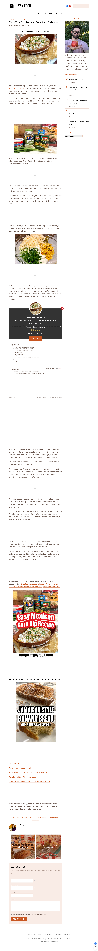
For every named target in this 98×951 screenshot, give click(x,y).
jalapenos (24, 817)
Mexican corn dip (42, 817)
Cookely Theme (48, 936)
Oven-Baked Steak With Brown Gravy (22, 777)
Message (13, 899)
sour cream (36, 820)
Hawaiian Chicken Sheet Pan (76, 79)
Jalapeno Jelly (14, 764)
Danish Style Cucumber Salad (20, 768)
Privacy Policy (48, 13)
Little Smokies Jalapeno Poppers (33, 584)
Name (12, 877)
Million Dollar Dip (52, 584)
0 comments (25, 25)
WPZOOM (55, 936)
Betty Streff (24, 825)
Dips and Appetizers (17, 19)
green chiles (16, 817)
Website (13, 892)
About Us (58, 13)
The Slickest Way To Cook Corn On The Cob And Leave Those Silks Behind (78, 89)
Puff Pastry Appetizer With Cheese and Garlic (25, 587)
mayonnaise (32, 817)
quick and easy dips (53, 817)
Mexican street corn (16, 88)
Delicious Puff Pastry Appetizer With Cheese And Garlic (29, 782)
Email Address (14, 885)
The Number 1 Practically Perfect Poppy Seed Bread (28, 773)
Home (38, 13)
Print (35, 339)
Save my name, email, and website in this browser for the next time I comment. (29, 914)
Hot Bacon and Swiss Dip (52, 587)
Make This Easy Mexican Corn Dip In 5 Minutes (33, 22)
